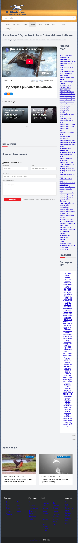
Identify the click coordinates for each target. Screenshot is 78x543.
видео (68, 298)
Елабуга (31, 519)
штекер (65, 424)
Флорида (70, 284)
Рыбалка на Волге (65, 108)
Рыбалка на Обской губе (67, 195)
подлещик (67, 368)
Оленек (65, 284)
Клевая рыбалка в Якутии (67, 96)
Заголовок (5, 173)
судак (69, 396)
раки (65, 375)
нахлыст (65, 338)
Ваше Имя (5, 165)
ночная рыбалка (67, 344)
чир (70, 422)
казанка (69, 321)
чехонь (66, 422)
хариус (69, 418)
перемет (70, 353)
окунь (65, 347)
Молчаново (67, 283)
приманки (67, 373)
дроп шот (65, 313)
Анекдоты (9, 29)
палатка (65, 353)
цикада (65, 420)
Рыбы (67, 505)
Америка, (67, 277)
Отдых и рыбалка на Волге (67, 164)
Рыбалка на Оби (64, 166)
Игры (47, 24)
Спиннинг (62, 239)
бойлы (70, 294)
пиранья (65, 355)
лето (71, 327)
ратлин (69, 375)
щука (69, 423)
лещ (65, 329)
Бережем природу (68, 514)
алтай (65, 290)
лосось (69, 331)
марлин (67, 332)
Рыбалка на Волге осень (67, 126)
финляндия (67, 416)
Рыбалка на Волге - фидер (67, 162)
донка (70, 312)
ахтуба (69, 290)
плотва (69, 357)
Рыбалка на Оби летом (66, 197)
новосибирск (67, 342)
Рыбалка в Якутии (65, 59)
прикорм (67, 372)
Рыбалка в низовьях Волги (68, 142)
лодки (65, 331)
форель (65, 418)
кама (64, 323)
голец (70, 308)
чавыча (70, 420)
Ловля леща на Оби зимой (67, 203)
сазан (65, 379)
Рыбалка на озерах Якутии (67, 94)
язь (68, 426)
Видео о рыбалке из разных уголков (45, 527)
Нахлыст (62, 233)
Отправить (12, 199)
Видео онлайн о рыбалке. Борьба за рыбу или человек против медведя (18, 481)
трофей (70, 405)
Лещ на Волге (64, 138)
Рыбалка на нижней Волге (67, 140)
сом (70, 390)
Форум (8, 24)
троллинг (65, 405)
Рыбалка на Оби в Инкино (67, 211)
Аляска (69, 273)
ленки (67, 327)
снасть (68, 386)
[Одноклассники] (8, 94)
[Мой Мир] (11, 94)
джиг (69, 310)
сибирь (70, 381)
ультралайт (67, 413)
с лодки (69, 377)
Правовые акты (68, 519)
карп (65, 325)
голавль (65, 308)
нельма (70, 338)
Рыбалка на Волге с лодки (67, 124)
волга (67, 304)
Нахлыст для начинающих (67, 223)
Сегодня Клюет (64, 231)
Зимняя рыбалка (65, 235)
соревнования (68, 392)
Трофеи (62, 24)
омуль (70, 348)
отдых (66, 351)
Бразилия (67, 281)
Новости (54, 24)
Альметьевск (33, 505)
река (65, 377)
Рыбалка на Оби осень (66, 209)
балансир (65, 292)
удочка (66, 409)
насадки (70, 336)
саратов (69, 379)
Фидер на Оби (64, 213)
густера (66, 310)
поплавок (67, 370)
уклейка (67, 411)
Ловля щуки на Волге (66, 118)
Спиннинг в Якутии (65, 86)
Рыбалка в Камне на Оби (67, 193)
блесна (65, 294)
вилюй (69, 300)
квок (64, 327)
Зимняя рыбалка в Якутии (67, 98)
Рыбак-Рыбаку (64, 225)
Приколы (62, 217)
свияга (65, 381)
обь (65, 345)
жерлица (65, 315)
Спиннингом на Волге (66, 136)
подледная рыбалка (68, 365)
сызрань (67, 398)
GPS (65, 273)
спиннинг (67, 393)
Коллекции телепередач (67, 219)
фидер (67, 414)
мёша (71, 334)
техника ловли (67, 403)
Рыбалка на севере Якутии (68, 61)
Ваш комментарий (8, 180)
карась (69, 323)
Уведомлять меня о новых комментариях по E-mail (39, 199)
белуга (70, 292)
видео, (65, 300)
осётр (70, 349)
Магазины (16, 24)
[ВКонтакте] (5, 94)
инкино (65, 321)
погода (68, 359)
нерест (68, 340)
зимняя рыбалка (67, 318)
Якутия (67, 288)
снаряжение (67, 385)
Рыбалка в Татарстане (34, 540)
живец (70, 315)
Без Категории (64, 237)
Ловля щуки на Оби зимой (67, 187)
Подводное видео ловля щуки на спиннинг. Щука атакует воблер (55, 481)
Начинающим (69, 502)
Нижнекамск (32, 516)
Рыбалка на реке (65, 106)
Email (32, 165)
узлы (69, 409)
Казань (31, 502)
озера (69, 346)
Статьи (40, 24)
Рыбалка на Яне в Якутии (67, 92)
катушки (69, 325)
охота (69, 351)
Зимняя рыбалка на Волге (67, 152)
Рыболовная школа (65, 227)
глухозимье (67, 306)
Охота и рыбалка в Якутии (67, 100)
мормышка (66, 334)
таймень (67, 400)
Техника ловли (64, 249)
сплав (65, 396)
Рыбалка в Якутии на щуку (67, 104)
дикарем (65, 312)
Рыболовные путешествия (67, 229)
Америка (67, 275)
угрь (70, 407)
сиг (66, 383)
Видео (32, 24)
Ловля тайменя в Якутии (67, 71)
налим (65, 336)
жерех (70, 313)
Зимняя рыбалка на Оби (67, 168)
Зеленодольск (33, 508)
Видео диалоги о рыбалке (67, 221)
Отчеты (25, 24)
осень (66, 349)
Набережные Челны (32, 512)
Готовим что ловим (69, 509)
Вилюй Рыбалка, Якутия (67, 102)
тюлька (66, 407)
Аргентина (68, 279)
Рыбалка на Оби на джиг (67, 215)
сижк (68, 383)
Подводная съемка (66, 243)
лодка (69, 329)
